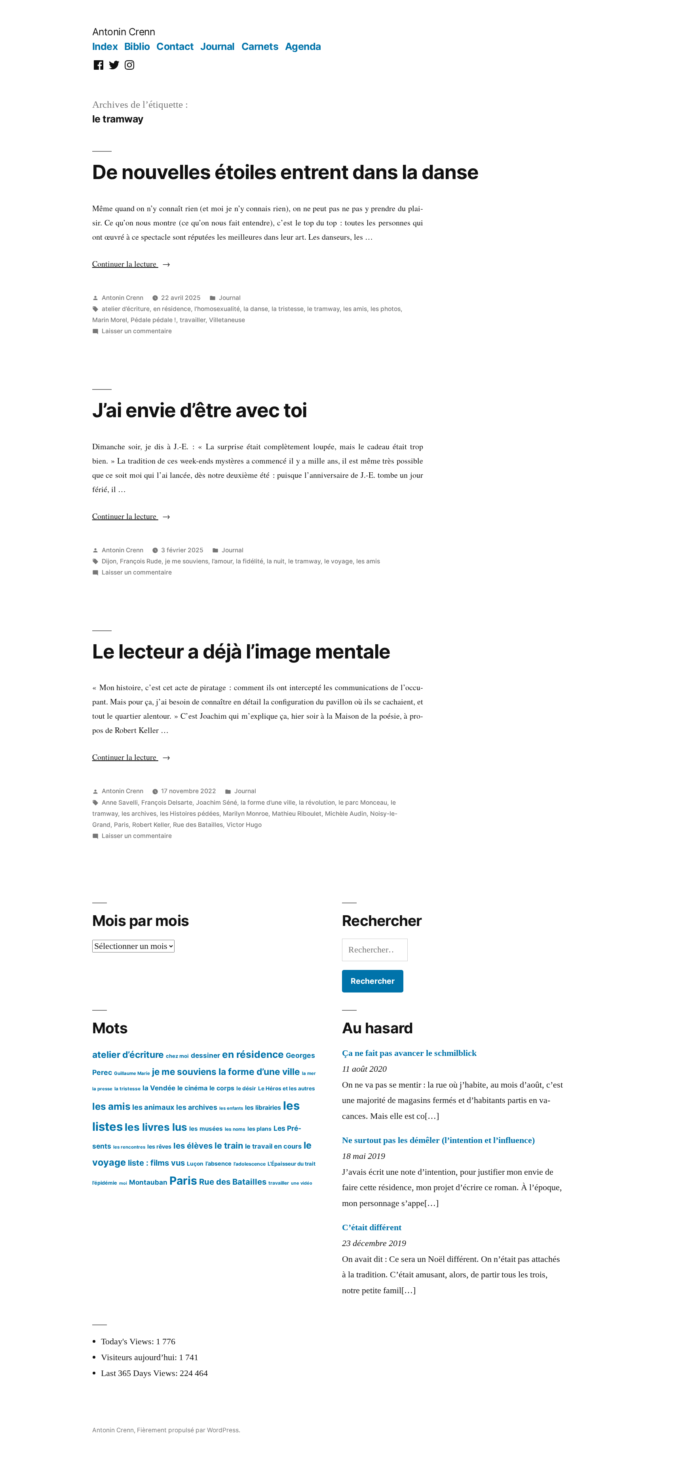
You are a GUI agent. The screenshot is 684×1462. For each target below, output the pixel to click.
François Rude (141, 561)
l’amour (222, 561)
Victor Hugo (244, 824)
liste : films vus (156, 1163)
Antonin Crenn (123, 32)
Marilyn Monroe (245, 813)
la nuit (276, 561)
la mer (309, 1073)
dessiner (205, 1055)
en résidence (172, 309)
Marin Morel (109, 320)
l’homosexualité (217, 309)
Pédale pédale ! (153, 320)
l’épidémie (104, 1183)
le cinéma (192, 1088)
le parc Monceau (362, 802)
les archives (139, 813)
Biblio (137, 46)
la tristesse (288, 309)
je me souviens (186, 561)
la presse (102, 1089)
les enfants (231, 1108)
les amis (355, 309)
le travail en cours (273, 1146)
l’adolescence (250, 1164)
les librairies (263, 1107)
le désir (246, 1088)
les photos (385, 309)
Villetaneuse (227, 320)
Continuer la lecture (131, 263)
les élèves (193, 1146)
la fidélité (249, 561)
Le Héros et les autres (286, 1088)
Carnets (260, 46)
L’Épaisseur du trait (291, 1163)
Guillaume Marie (132, 1073)
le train (229, 1145)
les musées (206, 1128)
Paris (121, 824)
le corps (221, 1088)
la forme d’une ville (268, 802)
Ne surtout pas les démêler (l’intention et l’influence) (438, 1140)
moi (123, 1183)
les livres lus (156, 1127)
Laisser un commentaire (137, 331)
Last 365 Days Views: (140, 1373)
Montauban (148, 1182)
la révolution (317, 802)
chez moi (177, 1056)
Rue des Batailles (198, 824)
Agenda (303, 46)
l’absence (218, 1163)
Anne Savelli (120, 802)
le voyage (338, 561)
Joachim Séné (216, 802)
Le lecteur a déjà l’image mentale (241, 651)
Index (105, 46)
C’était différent (371, 1227)
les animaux (153, 1107)
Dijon (109, 561)
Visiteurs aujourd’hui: (140, 1357)
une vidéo (301, 1183)
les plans (259, 1128)
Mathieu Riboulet (296, 813)
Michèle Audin (346, 813)
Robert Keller (150, 824)
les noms (235, 1129)
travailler (192, 320)
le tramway (323, 309)
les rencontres (129, 1147)
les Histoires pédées (189, 813)
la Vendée (158, 1088)
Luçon (195, 1163)
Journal (217, 46)
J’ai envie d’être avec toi (199, 410)
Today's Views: (128, 1341)
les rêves (159, 1146)
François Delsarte (166, 802)
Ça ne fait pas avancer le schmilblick (409, 1053)
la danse (255, 309)
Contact (175, 46)
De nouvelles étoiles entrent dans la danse (285, 172)
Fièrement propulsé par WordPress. (188, 1430)
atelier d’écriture (126, 309)
